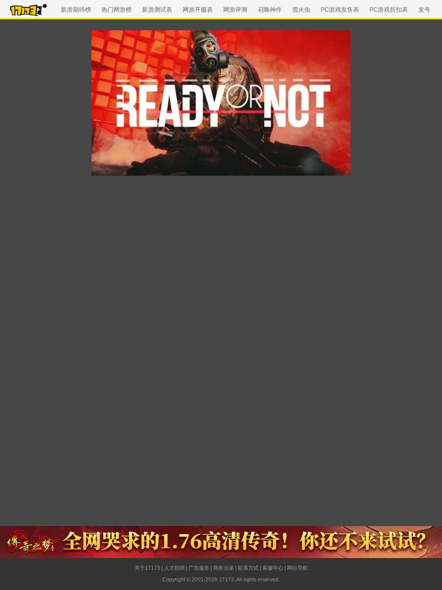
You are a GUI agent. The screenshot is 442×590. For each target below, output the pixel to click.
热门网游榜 (116, 9)
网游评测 (235, 9)
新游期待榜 (76, 9)
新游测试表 (157, 9)
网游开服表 (198, 9)
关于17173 (147, 568)
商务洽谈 (223, 568)
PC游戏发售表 (340, 9)
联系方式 (248, 568)
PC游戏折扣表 (388, 9)
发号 (424, 9)
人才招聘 (174, 568)
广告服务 (199, 568)
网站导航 (297, 568)
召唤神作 (270, 9)
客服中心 (272, 568)
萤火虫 (301, 9)
